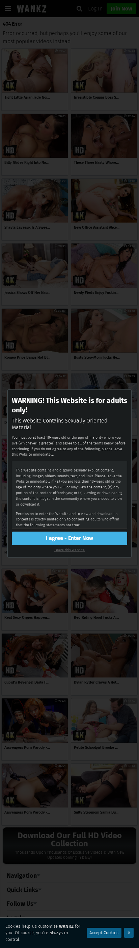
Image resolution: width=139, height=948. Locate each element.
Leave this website (69, 550)
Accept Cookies (103, 932)
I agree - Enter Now (69, 538)
